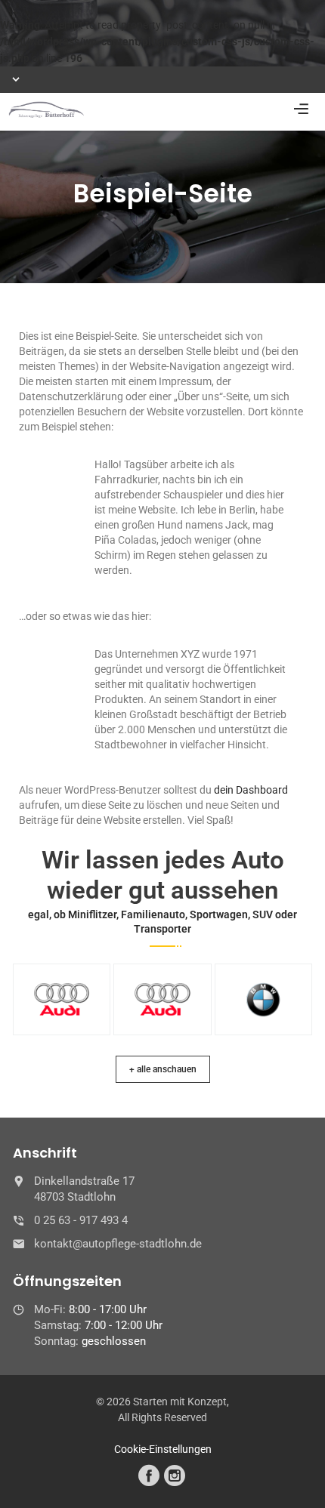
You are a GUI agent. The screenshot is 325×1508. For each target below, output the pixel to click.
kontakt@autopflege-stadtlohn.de (118, 1243)
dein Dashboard (251, 790)
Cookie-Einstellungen (163, 1449)
